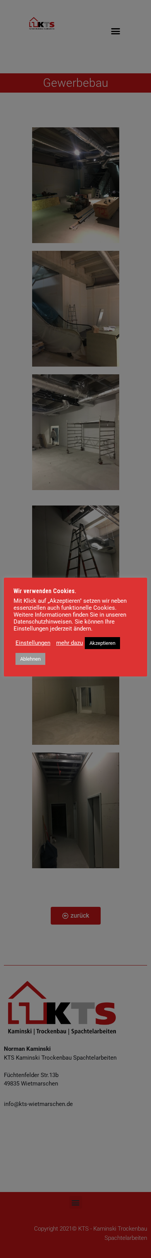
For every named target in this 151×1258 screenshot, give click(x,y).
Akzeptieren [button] (102, 643)
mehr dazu (69, 642)
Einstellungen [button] (32, 642)
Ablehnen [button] (30, 659)
